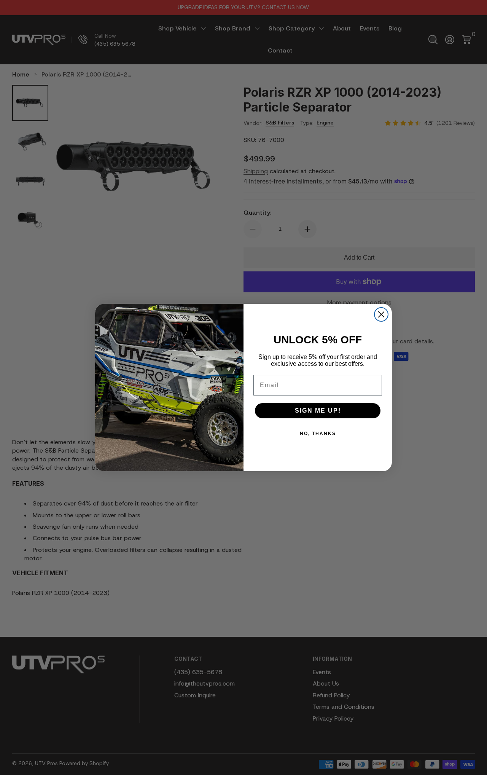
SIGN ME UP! (318, 410)
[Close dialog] (381, 314)
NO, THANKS (318, 433)
